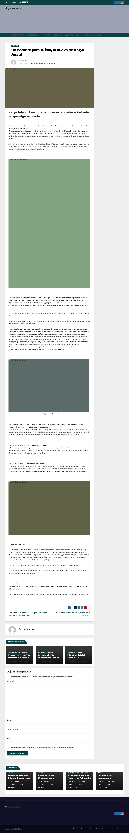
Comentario (11, 681)
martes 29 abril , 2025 (17, 781)
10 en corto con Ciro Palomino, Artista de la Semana (19, 657)
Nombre (10, 720)
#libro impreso (35, 63)
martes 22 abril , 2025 (107, 781)
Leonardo (24, 61)
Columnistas (32, 35)
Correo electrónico (13, 729)
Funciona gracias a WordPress (13, 829)
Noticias (46, 35)
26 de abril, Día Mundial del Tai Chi (48, 656)
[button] (123, 35)
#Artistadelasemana (93, 35)
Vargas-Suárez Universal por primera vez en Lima (49, 778)
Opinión (57, 35)
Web (8, 738)
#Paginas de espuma (47, 63)
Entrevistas (17, 35)
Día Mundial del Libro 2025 (76, 656)
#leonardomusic (72, 35)
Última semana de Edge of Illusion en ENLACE (18, 778)
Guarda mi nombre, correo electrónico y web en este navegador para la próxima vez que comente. (41, 748)
